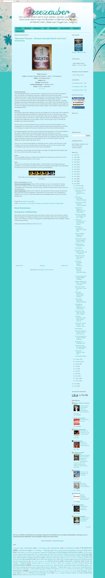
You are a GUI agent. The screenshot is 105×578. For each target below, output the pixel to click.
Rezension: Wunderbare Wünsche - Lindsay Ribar (81, 229)
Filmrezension (67, 557)
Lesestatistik (80, 565)
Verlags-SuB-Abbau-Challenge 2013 (70, 573)
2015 (75, 181)
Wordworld (77, 493)
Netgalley (68, 567)
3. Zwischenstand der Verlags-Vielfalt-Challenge (81, 277)
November (78, 188)
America (19, 552)
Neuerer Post (19, 265)
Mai (76, 371)
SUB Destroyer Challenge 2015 (80, 244)
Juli (76, 366)
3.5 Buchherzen (23, 203)
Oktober (77, 359)
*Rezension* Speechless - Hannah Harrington (80, 300)
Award (26, 552)
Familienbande (49, 557)
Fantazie (58, 557)
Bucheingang (78, 248)
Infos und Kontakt (65, 28)
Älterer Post (65, 265)
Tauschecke (23, 573)
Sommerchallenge (34, 571)
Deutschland (43, 556)
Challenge (28, 554)
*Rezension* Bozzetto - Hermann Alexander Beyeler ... (80, 270)
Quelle (29, 182)
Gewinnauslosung (78, 559)
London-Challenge (20, 567)
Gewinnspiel (88, 559)
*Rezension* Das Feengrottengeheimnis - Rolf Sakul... (81, 347)
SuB (45, 28)
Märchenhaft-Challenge (34, 567)
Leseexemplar (45, 203)
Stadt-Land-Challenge (48, 571)
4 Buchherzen (86, 548)
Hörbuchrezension (53, 561)
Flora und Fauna (17, 559)
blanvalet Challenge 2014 (41, 552)
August (77, 364)
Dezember (78, 185)
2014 (75, 183)
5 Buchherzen (22, 550)
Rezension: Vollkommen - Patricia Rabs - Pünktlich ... (79, 294)
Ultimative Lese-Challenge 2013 (39, 573)
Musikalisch (47, 567)
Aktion (90, 550)
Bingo (31, 552)
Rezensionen (37, 28)
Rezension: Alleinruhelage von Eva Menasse (84, 485)
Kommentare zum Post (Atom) (45, 269)
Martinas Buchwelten (80, 429)
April (76, 373)
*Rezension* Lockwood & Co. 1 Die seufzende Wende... (80, 222)
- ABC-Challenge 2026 (78, 75)
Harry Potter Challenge (37, 561)
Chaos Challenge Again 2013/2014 (44, 554)
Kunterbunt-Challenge (83, 563)
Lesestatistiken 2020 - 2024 (79, 90)
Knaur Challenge (45, 563)
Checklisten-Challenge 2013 (64, 554)
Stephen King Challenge (63, 571)
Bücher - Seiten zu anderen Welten (81, 403)
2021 (75, 167)
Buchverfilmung (86, 552)
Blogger (62, 540)
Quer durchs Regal (79, 567)
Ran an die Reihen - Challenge (27, 568)
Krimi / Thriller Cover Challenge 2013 (63, 563)
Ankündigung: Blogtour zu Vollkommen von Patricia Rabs (80, 306)
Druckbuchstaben (79, 505)
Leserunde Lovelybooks (64, 565)
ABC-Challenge (58, 550)
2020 (75, 169)
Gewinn (38, 559)
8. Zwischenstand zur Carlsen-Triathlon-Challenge (81, 338)
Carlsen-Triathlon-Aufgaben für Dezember (80, 235)
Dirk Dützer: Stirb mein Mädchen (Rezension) (84, 519)
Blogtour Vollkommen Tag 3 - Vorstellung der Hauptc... (80, 283)
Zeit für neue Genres (79, 418)
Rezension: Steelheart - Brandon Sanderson (78, 263)
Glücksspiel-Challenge (22, 561)
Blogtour (53, 552)
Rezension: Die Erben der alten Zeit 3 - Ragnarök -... (81, 252)
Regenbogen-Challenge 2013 (46, 568)
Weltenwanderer (78, 441)
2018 (75, 174)
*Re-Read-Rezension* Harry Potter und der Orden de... (80, 319)
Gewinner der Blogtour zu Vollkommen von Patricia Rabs (80, 210)
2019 (75, 171)
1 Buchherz (16, 548)
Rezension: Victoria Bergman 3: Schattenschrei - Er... (80, 192)
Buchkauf (75, 552)
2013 (75, 383)
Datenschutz (19, 31)
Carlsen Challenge (18, 554)
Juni (76, 368)
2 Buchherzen (27, 548)
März (76, 376)
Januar (77, 380)
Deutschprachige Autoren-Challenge (59, 556)
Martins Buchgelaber (80, 516)
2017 (75, 176)
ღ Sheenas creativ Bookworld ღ (79, 453)
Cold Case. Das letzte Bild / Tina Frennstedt (84, 473)
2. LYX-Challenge (42, 548)
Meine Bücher (53, 28)
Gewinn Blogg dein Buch (50, 559)
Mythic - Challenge (58, 567)
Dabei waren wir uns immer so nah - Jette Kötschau (84, 432)
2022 (75, 164)
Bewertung (27, 28)
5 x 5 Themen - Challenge (41, 550)
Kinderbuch (35, 563)
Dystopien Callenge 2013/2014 (30, 557)
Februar (77, 378)
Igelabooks (77, 470)
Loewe (90, 565)
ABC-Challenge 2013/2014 (74, 550)
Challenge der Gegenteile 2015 (80, 342)
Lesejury (34, 565)
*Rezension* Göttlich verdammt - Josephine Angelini (80, 204)
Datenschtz (38, 223)
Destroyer (34, 556)
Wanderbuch (20, 574)
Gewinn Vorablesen (65, 559)
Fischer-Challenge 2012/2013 (81, 557)
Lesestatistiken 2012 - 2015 (79, 83)
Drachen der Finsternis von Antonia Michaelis (84, 444)
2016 (75, 179)
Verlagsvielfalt (59, 203)
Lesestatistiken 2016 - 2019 (79, 86)
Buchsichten (77, 482)
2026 (75, 155)
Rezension (52, 203)
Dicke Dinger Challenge (34, 203)
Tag (73, 571)
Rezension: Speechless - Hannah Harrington (80, 198)
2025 (75, 157)
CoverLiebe (78, 554)
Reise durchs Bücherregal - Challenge (79, 568)
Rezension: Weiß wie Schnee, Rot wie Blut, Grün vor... (80, 332)
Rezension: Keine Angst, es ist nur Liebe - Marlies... (80, 312)
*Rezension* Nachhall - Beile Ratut (80, 352)
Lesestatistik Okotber (80, 356)
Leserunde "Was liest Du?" (46, 565)
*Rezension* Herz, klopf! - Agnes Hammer (80, 257)
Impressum (76, 28)
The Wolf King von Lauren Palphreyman (83, 508)
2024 (75, 159)
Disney (15, 557)
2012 (75, 386)
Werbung (28, 574)
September (78, 361)
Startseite (18, 28)
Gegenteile (28, 559)
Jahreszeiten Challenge (72, 561)
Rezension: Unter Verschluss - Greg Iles (80, 288)
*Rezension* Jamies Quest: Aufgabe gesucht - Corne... (80, 240)
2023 (75, 162)
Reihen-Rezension (62, 568)
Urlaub (56, 573)
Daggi (86, 554)
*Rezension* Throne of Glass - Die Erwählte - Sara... (80, 325)
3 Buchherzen (54, 548)
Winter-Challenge (38, 574)
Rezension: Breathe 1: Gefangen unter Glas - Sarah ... (80, 216)
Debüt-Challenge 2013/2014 (20, 556)
